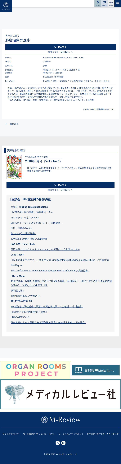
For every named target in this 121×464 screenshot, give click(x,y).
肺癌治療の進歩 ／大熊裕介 (26, 296)
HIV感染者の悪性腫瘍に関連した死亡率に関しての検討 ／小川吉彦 (47, 306)
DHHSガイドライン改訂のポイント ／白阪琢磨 (36, 222)
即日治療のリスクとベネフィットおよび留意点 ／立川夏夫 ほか (45, 249)
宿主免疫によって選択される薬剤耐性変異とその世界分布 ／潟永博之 (48, 322)
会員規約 (31, 434)
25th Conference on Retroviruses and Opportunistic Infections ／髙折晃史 (50, 270)
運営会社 (101, 434)
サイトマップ (112, 434)
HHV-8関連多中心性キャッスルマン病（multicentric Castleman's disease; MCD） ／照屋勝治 (60, 260)
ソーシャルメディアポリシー (72, 434)
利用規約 (91, 434)
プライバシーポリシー (46, 434)
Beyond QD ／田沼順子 (23, 233)
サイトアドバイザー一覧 (14, 434)
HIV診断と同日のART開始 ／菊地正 (30, 311)
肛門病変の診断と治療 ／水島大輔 (29, 238)
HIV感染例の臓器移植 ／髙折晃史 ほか (32, 212)
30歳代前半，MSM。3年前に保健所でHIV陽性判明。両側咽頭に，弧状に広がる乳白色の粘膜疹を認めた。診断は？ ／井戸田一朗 (61, 283)
